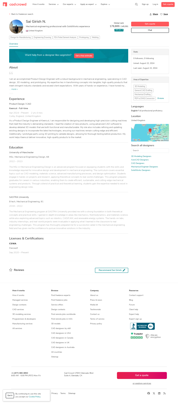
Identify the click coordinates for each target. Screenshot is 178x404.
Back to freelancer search (22, 14)
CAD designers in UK (60, 343)
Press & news (96, 300)
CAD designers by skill (61, 328)
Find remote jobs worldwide (63, 314)
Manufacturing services (22, 324)
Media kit (94, 305)
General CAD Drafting (143, 90)
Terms (63, 393)
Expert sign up (135, 319)
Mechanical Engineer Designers (144, 167)
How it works (18, 295)
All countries (56, 352)
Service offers (57, 305)
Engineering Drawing (42, 37)
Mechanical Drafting (143, 94)
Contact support (136, 295)
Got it (10, 396)
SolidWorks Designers (140, 170)
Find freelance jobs (59, 300)
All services (17, 328)
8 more (161, 98)
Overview (13, 44)
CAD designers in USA (61, 333)
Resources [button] (133, 291)
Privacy (54, 393)
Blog (131, 300)
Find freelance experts (60, 295)
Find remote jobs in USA (61, 319)
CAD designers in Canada (62, 338)
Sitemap (54, 357)
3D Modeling (140, 86)
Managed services (20, 300)
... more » (13, 89)
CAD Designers (137, 163)
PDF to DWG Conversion (144, 98)
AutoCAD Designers (140, 160)
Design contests (19, 305)
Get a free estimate (84, 56)
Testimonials (95, 310)
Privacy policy (96, 324)
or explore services (142, 383)
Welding (95, 37)
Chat (150, 30)
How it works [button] (18, 291)
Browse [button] (54, 291)
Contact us (95, 314)
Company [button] (94, 291)
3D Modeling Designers (141, 156)
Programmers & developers (24, 319)
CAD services (18, 310)
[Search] (136, 4)
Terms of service (97, 319)
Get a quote (168, 4)
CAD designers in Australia (62, 347)
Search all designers (142, 145)
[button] (54, 4)
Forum (132, 305)
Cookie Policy (34, 397)
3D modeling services (21, 314)
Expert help (134, 314)
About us (94, 295)
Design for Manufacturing (20, 37)
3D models (55, 324)
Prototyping (84, 37)
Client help (133, 310)
